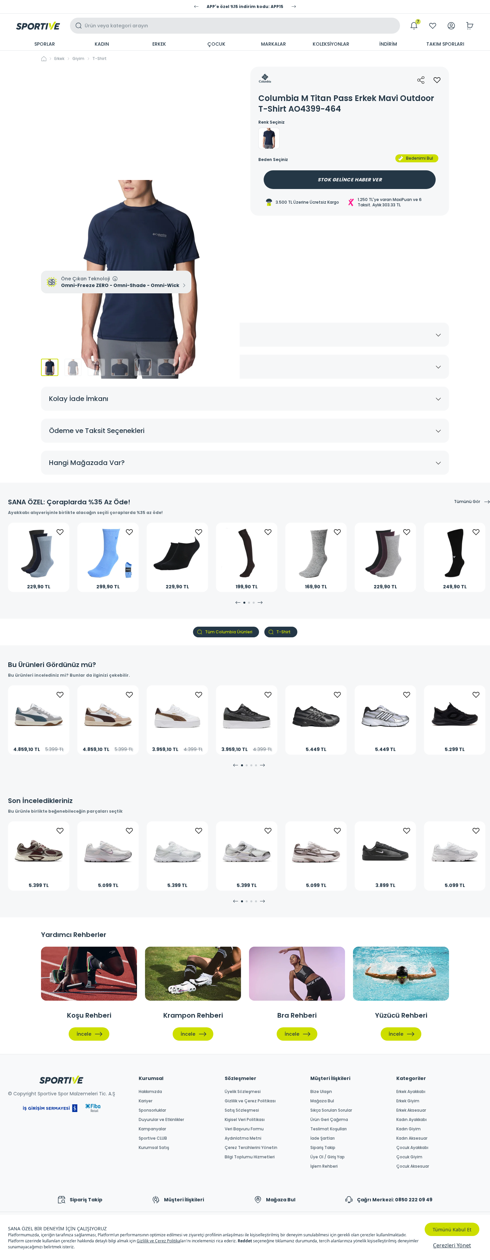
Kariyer (145, 1101)
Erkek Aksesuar (411, 1110)
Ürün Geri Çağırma (329, 1119)
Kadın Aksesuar (411, 1138)
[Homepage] (38, 26)
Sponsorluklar (152, 1110)
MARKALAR (273, 44)
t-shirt (99, 58)
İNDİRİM (388, 44)
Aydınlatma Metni (243, 1138)
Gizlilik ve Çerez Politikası (250, 1101)
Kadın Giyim (408, 1129)
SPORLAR (44, 44)
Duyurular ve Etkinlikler (161, 1119)
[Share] (421, 80)
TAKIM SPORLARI (445, 44)
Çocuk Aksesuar (412, 1166)
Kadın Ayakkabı (411, 1119)
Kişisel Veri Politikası (245, 1119)
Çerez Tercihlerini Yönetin (251, 1147)
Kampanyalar (152, 1129)
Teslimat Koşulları (328, 1129)
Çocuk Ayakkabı (412, 1147)
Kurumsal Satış (154, 1147)
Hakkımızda (150, 1091)
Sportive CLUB (153, 1138)
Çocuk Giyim (409, 1157)
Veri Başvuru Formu (244, 1129)
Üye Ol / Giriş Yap (327, 1157)
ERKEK (159, 44)
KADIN (102, 44)
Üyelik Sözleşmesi (243, 1091)
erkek (59, 58)
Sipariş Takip (322, 1147)
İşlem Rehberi (324, 1166)
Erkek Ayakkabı (410, 1091)
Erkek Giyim (407, 1101)
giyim (78, 58)
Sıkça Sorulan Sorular (331, 1110)
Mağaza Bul (322, 1101)
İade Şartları (322, 1138)
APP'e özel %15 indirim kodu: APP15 (245, 7)
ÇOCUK (216, 44)
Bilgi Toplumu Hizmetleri (250, 1157)
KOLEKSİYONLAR (331, 44)
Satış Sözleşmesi (242, 1110)
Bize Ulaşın (321, 1091)
